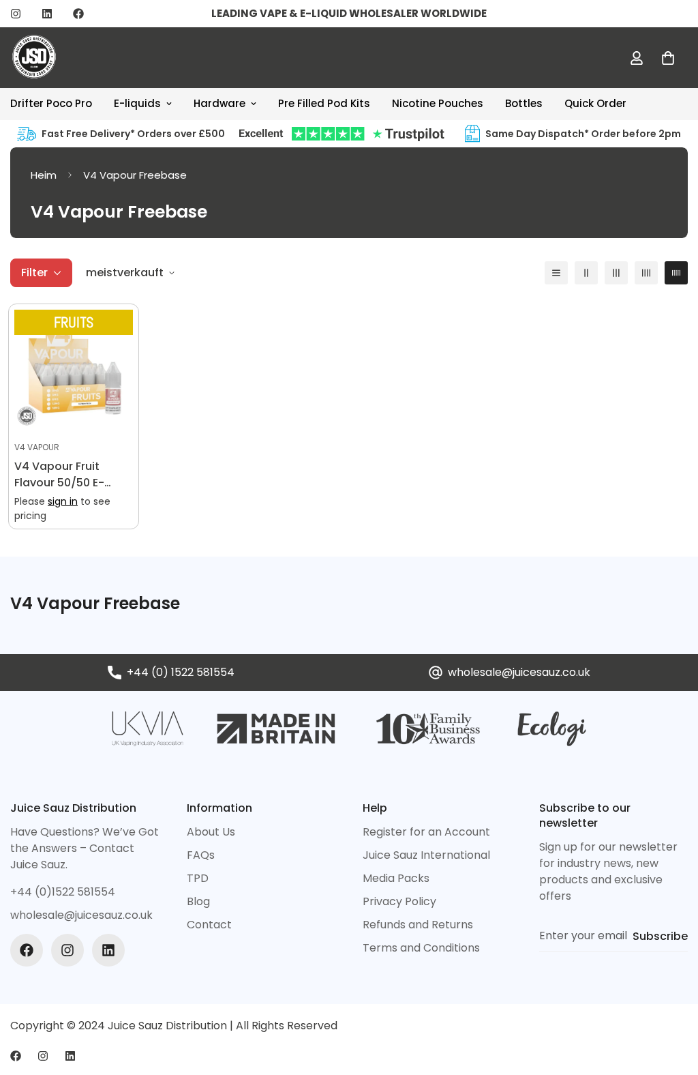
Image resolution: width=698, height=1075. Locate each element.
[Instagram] (15, 13)
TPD (198, 878)
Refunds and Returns (418, 924)
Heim (44, 175)
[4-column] (646, 272)
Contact (209, 924)
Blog (198, 901)
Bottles (524, 103)
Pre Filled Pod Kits (324, 103)
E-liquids (137, 103)
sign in (63, 501)
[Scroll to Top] (671, 1000)
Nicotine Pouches (437, 103)
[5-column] (676, 272)
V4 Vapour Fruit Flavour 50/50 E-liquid (59, 474)
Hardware (219, 103)
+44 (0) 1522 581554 (180, 672)
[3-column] (616, 272)
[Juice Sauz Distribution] (34, 58)
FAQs (201, 855)
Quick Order (595, 103)
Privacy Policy (399, 901)
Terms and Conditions (421, 948)
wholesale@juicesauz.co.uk (519, 672)
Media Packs (396, 878)
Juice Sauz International (426, 855)
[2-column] (586, 272)
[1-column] (556, 272)
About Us (211, 832)
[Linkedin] (47, 13)
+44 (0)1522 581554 (62, 892)
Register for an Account (426, 832)
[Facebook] (78, 13)
